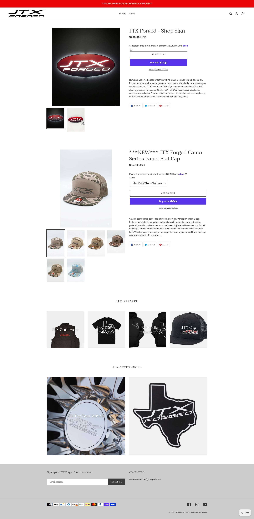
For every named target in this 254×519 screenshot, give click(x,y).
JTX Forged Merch (183, 512)
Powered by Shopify (199, 512)
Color (132, 177)
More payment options (158, 69)
